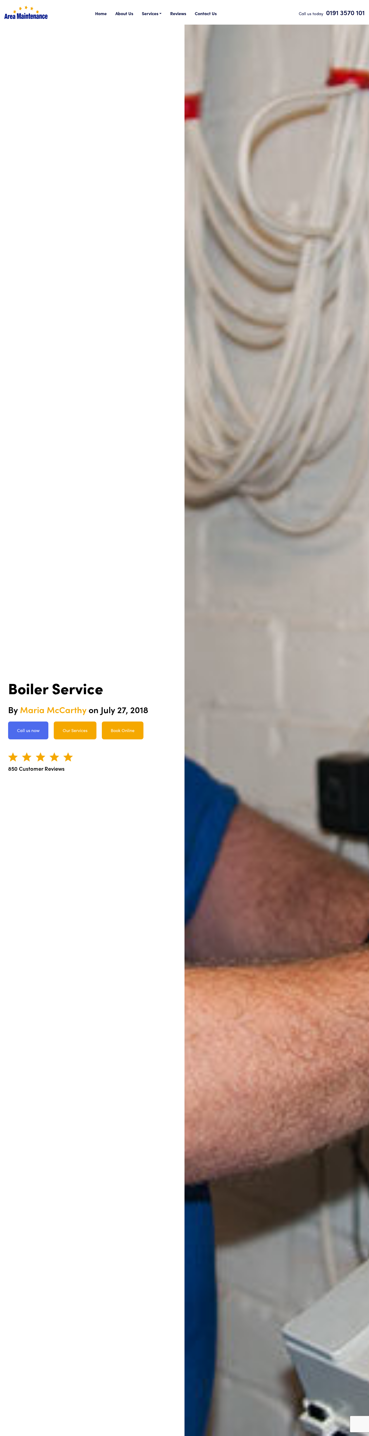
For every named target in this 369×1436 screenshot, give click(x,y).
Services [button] (150, 13)
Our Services (75, 730)
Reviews (178, 13)
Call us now (28, 730)
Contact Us (206, 13)
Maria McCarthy (53, 709)
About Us (124, 13)
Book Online (123, 730)
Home (101, 13)
